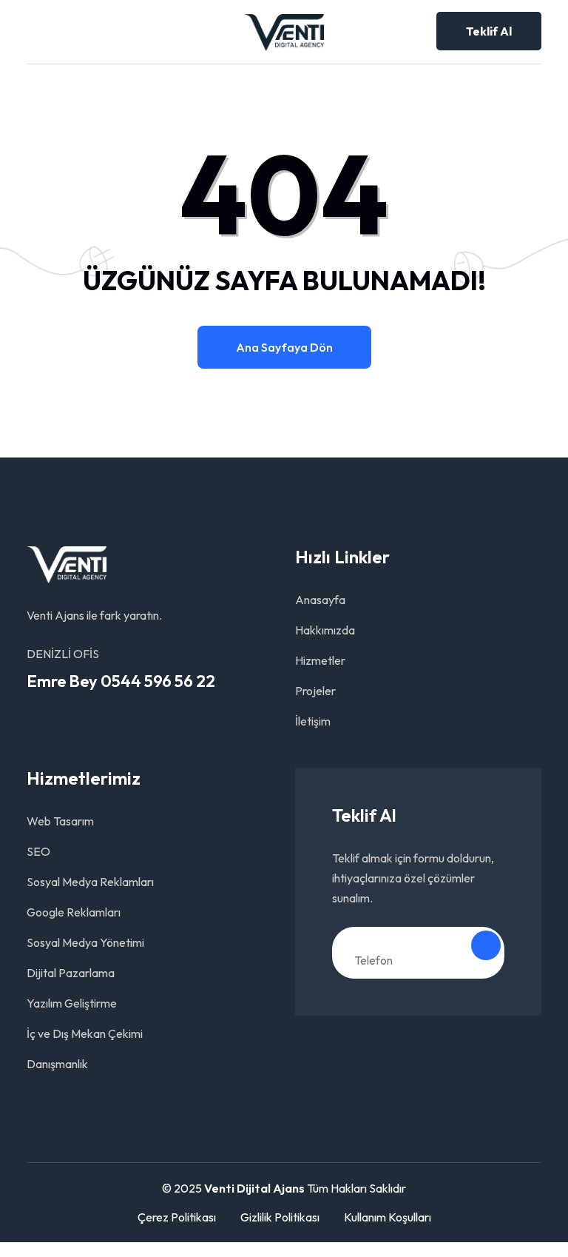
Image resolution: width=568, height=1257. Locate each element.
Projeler (315, 690)
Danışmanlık (57, 1063)
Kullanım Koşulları (387, 1217)
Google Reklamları (74, 912)
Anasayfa (320, 599)
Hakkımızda (325, 630)
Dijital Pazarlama (71, 972)
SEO (38, 851)
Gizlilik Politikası (280, 1217)
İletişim (313, 721)
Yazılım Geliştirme (72, 1003)
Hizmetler (320, 660)
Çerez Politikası (177, 1217)
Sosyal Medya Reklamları (90, 881)
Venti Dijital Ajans (254, 1188)
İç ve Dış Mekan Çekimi (85, 1033)
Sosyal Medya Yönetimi (85, 942)
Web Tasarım (60, 821)
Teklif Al (489, 31)
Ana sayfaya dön (284, 347)
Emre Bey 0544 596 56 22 (121, 681)
